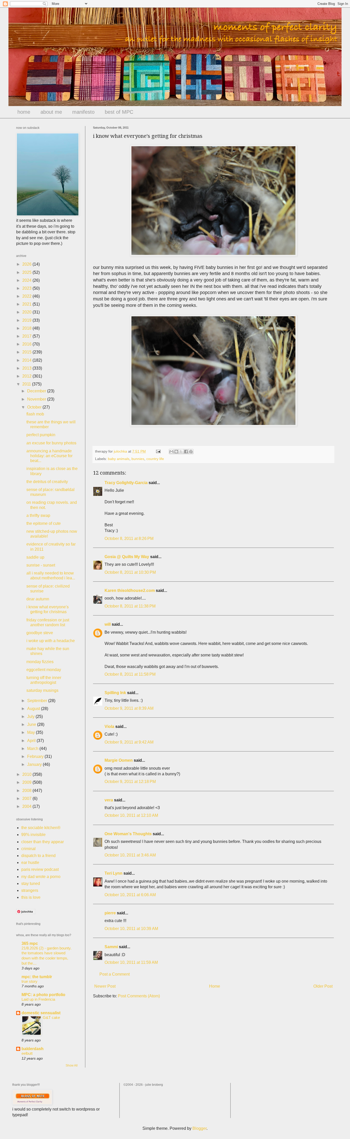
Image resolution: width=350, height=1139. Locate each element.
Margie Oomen (119, 760)
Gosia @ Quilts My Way (127, 557)
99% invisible (33, 834)
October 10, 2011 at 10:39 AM (131, 928)
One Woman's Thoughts (128, 834)
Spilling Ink (115, 693)
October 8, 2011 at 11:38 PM (130, 606)
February (36, 756)
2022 (27, 296)
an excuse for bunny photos (51, 443)
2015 (27, 352)
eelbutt (27, 1053)
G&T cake (51, 1017)
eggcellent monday (43, 669)
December (37, 391)
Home (214, 986)
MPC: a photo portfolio (43, 994)
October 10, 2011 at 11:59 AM (131, 962)
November (37, 399)
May (31, 732)
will (108, 624)
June (32, 724)
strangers (29, 890)
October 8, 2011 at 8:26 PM (129, 538)
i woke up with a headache (50, 641)
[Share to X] (181, 451)
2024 (27, 280)
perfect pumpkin (40, 435)
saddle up (35, 557)
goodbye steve (39, 633)
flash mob (35, 414)
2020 (27, 312)
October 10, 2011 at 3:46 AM (130, 855)
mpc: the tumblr (37, 977)
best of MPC (119, 112)
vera (109, 800)
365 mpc (30, 943)
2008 (27, 790)
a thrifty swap (38, 515)
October (35, 407)
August (34, 708)
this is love (30, 897)
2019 (27, 320)
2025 (27, 272)
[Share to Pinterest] (190, 451)
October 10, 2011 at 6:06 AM (130, 895)
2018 (27, 328)
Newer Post (105, 986)
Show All (72, 1065)
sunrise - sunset (40, 565)
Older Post (323, 986)
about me (51, 112)
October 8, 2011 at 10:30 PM (130, 572)
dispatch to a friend (38, 855)
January (35, 764)
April (32, 740)
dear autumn (37, 599)
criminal (28, 849)
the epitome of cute (43, 523)
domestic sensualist (41, 1013)
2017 (27, 336)
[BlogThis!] (176, 451)
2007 (27, 798)
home (23, 112)
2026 (27, 264)
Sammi (111, 947)
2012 (27, 376)
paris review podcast (40, 869)
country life (155, 459)
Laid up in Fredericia (38, 999)
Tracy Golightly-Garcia (126, 482)
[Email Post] (158, 451)
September (37, 700)
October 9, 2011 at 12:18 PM (130, 781)
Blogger (199, 1128)
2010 (27, 774)
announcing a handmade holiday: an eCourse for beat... (49, 456)
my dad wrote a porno (40, 876)
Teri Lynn (113, 873)
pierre (110, 913)
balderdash (33, 1049)
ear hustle (30, 862)
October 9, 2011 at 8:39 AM (129, 708)
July (31, 716)
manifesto (83, 112)
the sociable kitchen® (40, 827)
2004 (27, 806)
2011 (27, 384)
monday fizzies (40, 662)
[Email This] (171, 451)
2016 (27, 344)
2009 (27, 782)
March (33, 748)
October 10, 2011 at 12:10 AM (131, 815)
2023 (27, 288)
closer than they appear (42, 842)
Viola (109, 726)
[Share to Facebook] (186, 451)
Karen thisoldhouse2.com (130, 590)
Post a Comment (114, 974)
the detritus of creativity (47, 481)
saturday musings (42, 690)
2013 (27, 368)
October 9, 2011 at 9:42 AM (129, 742)
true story (29, 981)
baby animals (118, 459)
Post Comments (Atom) (139, 996)
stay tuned (30, 883)
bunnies (137, 459)
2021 (27, 304)
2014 (27, 360)
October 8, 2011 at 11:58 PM (130, 674)
